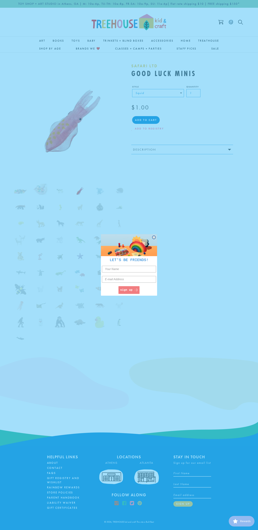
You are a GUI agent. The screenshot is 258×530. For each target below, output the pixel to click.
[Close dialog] (154, 237)
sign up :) (129, 290)
